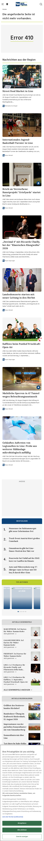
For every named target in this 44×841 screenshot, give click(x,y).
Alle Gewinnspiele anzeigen (17, 690)
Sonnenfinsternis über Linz (14, 736)
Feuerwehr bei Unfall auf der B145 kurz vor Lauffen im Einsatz (24, 559)
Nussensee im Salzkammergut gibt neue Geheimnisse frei (22, 529)
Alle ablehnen (22, 830)
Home (4, 9)
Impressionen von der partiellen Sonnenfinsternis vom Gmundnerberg (15, 727)
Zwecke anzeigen (22, 836)
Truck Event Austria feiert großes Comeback (24, 539)
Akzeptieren (22, 823)
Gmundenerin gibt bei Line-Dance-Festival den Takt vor (21, 549)
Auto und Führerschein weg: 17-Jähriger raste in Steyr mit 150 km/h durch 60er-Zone (23, 570)
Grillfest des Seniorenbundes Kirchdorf (14, 706)
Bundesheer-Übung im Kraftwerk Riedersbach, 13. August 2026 (14, 716)
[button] (3, 4)
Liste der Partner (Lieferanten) (12, 817)
